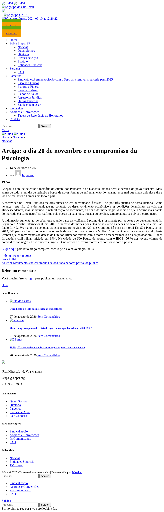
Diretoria (23, 54)
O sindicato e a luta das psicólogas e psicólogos (36, 308)
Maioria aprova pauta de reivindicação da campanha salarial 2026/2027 (51, 328)
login (31, 278)
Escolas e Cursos (28, 83)
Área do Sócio (11, 33)
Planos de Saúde (28, 94)
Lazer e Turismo (28, 90)
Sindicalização (19, 431)
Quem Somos (26, 50)
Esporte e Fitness (28, 86)
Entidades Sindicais (30, 65)
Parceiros (15, 408)
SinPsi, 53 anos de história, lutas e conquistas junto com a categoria (47, 347)
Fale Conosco (18, 415)
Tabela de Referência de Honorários (40, 115)
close (5, 285)
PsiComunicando (20, 438)
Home (5, 137)
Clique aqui (9, 249)
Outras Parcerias (28, 101)
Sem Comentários (48, 316)
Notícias (23, 47)
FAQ (21, 72)
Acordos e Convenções (24, 435)
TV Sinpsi (16, 465)
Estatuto (23, 61)
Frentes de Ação (28, 57)
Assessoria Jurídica (30, 97)
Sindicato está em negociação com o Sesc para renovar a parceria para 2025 (65, 79)
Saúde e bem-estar (29, 104)
